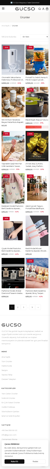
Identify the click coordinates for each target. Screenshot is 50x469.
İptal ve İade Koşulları (11, 416)
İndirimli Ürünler (8, 398)
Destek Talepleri (9, 379)
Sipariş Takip (7, 375)
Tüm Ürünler (7, 361)
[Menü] (3, 9)
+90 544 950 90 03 (9, 430)
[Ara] (39, 9)
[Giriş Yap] (43, 9)
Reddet (35, 462)
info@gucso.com (9, 435)
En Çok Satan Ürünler (11, 402)
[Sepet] (47, 9)
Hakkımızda (7, 366)
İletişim (5, 370)
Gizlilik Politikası (8, 407)
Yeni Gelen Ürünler (10, 394)
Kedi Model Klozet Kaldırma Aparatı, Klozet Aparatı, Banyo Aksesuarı (36, 250)
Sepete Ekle (13, 72)
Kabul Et (14, 462)
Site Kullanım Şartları (10, 411)
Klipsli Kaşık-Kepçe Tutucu (37, 120)
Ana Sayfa (5, 26)
